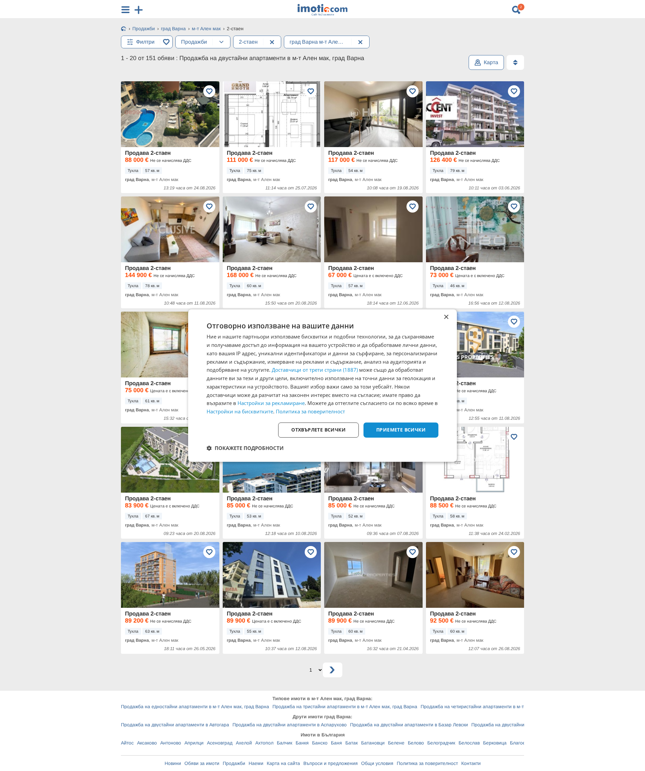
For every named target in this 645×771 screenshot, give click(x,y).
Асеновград (219, 742)
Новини (173, 763)
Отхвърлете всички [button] (318, 429)
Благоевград (524, 742)
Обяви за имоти (201, 763)
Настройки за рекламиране (271, 403)
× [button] (445, 317)
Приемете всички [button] (401, 429)
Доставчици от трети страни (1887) (315, 370)
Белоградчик (441, 742)
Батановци (373, 742)
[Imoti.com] (123, 29)
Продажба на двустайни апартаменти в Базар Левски (409, 724)
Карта (491, 62)
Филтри (145, 42)
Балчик (284, 742)
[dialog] (322, 385)
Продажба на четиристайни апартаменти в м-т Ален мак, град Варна (497, 706)
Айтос (127, 742)
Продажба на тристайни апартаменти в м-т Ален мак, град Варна (344, 706)
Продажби (234, 763)
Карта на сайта (283, 763)
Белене (396, 742)
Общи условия (377, 763)
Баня (336, 742)
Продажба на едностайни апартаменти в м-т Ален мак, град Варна (195, 706)
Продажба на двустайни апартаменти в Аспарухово (289, 724)
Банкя (302, 742)
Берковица (495, 742)
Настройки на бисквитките (240, 411)
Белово (416, 742)
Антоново (170, 742)
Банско (320, 742)
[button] (245, 448)
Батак (351, 742)
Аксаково (147, 742)
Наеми (256, 763)
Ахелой (244, 742)
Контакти (471, 763)
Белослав (469, 742)
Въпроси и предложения (330, 763)
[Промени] (221, 42)
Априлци (194, 742)
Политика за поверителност (427, 763)
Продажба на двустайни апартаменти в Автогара (175, 724)
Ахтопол (264, 742)
